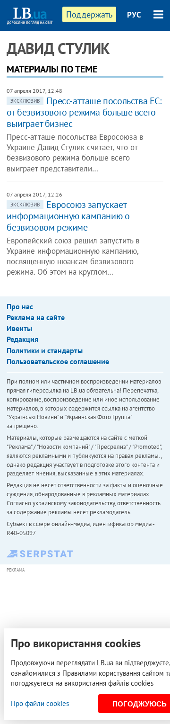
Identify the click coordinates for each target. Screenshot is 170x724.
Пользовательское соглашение (58, 361)
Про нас (20, 306)
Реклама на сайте (36, 317)
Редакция (22, 339)
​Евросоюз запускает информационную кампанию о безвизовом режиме (68, 215)
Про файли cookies (40, 703)
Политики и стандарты (45, 350)
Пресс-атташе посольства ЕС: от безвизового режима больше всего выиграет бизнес (84, 112)
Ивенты (19, 328)
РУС (134, 14)
